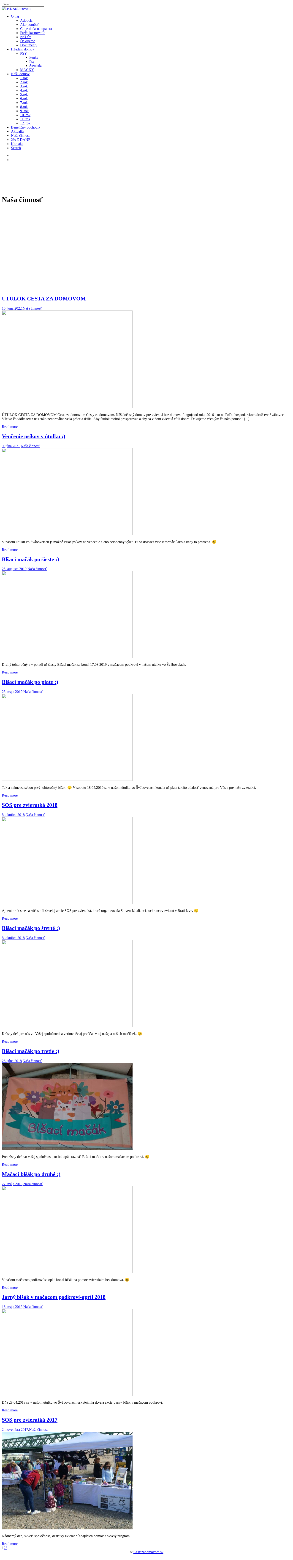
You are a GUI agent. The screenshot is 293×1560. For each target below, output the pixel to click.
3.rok (24, 86)
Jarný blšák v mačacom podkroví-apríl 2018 (54, 1297)
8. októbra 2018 (13, 815)
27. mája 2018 (12, 1184)
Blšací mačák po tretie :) (30, 1051)
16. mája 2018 (12, 1307)
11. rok (25, 119)
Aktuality (17, 131)
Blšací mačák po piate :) (30, 682)
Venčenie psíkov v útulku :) (33, 436)
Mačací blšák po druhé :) (31, 1174)
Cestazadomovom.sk (148, 1552)
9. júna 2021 (11, 446)
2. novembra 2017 (15, 1429)
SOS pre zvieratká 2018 (29, 805)
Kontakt (17, 144)
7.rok (24, 103)
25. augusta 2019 (14, 569)
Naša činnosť (20, 135)
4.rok (24, 90)
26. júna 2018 (12, 1061)
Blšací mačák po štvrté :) (31, 928)
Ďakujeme (27, 41)
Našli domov (20, 74)
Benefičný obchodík (25, 127)
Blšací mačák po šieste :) (30, 559)
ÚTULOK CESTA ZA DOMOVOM (44, 299)
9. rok (24, 111)
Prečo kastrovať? (32, 33)
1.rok (24, 78)
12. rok (25, 123)
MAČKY (27, 70)
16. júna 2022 (12, 308)
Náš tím (25, 37)
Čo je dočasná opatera (36, 29)
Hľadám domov (22, 49)
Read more (10, 427)
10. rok (25, 115)
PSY (23, 53)
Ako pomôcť (29, 24)
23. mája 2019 (12, 692)
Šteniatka (36, 66)
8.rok (24, 107)
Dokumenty (28, 45)
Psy (32, 61)
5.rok (24, 94)
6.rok (24, 98)
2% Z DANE (20, 140)
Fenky (33, 57)
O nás (15, 16)
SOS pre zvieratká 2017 (29, 1420)
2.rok (24, 82)
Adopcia (26, 20)
